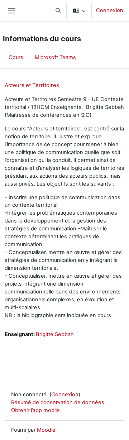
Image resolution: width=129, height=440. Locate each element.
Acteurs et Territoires (32, 85)
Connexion (109, 10)
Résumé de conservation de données (57, 402)
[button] (58, 10)
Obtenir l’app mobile (35, 410)
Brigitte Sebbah (55, 334)
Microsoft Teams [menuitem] (55, 57)
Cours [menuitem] (16, 57)
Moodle (46, 430)
